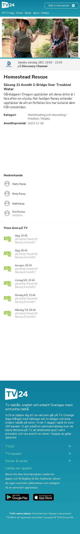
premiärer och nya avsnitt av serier (27, 434)
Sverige (52, 513)
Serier (28, 13)
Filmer (19, 13)
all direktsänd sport (45, 430)
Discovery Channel (35, 66)
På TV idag (8, 13)
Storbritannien (39, 513)
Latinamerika (64, 513)
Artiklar (45, 13)
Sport (36, 13)
